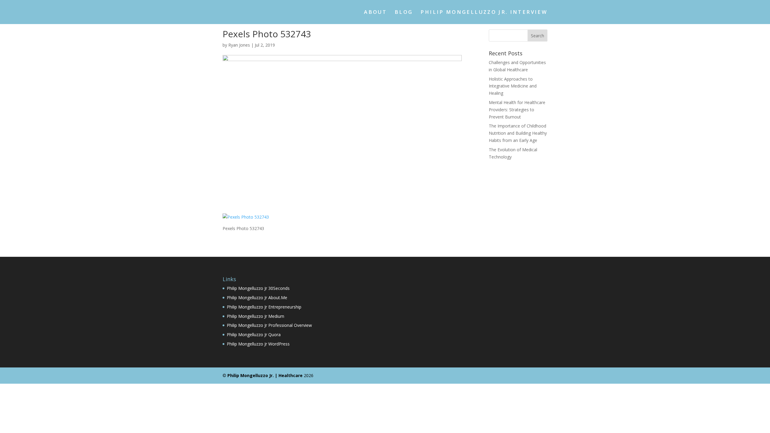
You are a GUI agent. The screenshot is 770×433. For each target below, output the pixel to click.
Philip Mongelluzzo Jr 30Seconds (258, 288)
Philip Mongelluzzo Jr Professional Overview (269, 325)
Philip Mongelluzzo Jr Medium (255, 316)
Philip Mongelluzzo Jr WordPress (258, 344)
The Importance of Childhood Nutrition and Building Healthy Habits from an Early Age (518, 133)
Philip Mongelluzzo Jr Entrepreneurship (264, 307)
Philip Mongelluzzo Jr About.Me (257, 297)
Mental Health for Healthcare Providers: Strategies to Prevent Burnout (517, 110)
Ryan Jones (239, 45)
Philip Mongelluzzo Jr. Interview (483, 12)
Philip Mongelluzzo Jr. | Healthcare (265, 375)
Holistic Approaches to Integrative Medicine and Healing (513, 86)
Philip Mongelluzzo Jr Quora (254, 334)
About (375, 12)
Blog (404, 12)
